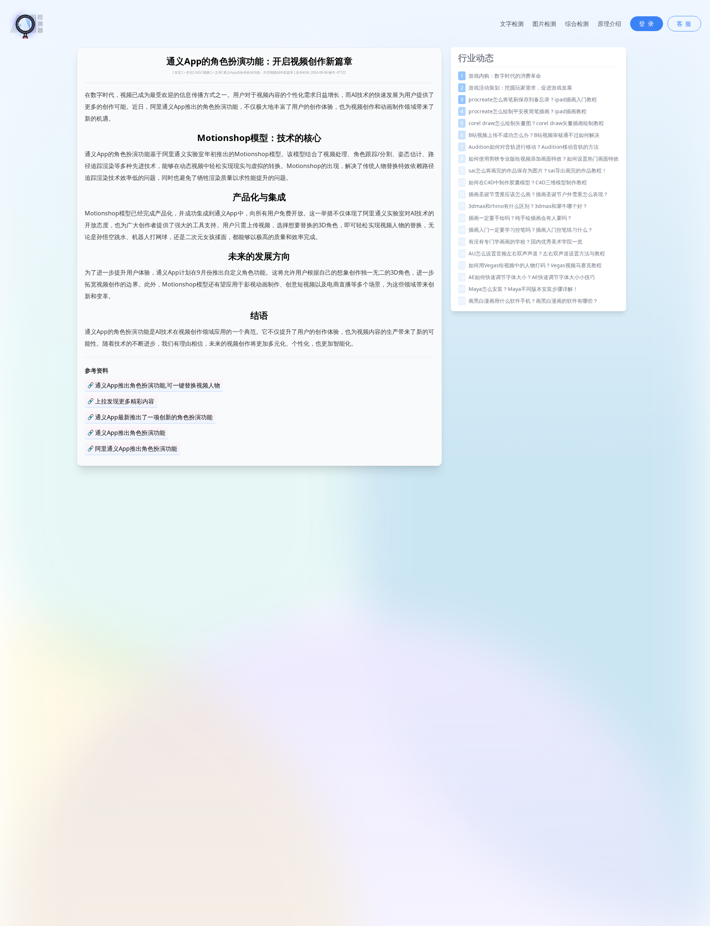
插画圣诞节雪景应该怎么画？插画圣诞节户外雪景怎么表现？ (533, 194)
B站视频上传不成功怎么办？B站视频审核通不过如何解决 (529, 134)
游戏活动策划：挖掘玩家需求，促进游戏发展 (516, 87)
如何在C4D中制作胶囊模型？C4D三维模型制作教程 (523, 182)
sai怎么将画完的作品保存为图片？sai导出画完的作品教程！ (533, 170)
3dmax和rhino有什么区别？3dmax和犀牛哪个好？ (523, 205)
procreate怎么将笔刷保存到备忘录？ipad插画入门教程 (528, 99)
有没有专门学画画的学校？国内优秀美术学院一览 (520, 241)
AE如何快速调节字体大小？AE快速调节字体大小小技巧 (527, 277)
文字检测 (512, 24)
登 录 (646, 24)
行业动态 (476, 57)
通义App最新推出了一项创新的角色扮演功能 (154, 417)
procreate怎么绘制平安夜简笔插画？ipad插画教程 (523, 111)
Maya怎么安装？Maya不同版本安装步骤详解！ (518, 288)
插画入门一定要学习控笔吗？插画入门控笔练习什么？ (526, 229)
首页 (178, 72)
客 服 (684, 24)
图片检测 (544, 24)
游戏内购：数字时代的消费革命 (500, 75)
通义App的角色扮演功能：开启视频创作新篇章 (258, 72)
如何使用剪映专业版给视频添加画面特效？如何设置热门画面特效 (539, 158)
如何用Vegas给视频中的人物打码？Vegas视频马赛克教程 (530, 265)
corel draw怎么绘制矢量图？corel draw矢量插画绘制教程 (532, 123)
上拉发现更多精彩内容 (124, 401)
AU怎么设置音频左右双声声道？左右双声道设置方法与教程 (532, 253)
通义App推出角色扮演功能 (130, 433)
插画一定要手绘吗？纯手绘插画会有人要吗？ (515, 217)
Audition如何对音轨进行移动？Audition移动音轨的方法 (529, 146)
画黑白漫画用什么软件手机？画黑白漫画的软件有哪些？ (528, 300)
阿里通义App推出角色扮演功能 (136, 448)
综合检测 (577, 24)
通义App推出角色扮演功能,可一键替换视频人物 (157, 385)
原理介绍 (609, 24)
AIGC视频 (202, 72)
